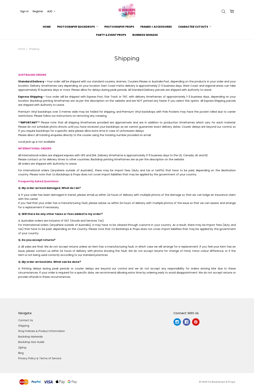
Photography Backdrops (76, 27)
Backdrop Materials (30, 336)
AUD (50, 11)
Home (47, 27)
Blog (21, 353)
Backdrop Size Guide (31, 342)
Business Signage (145, 35)
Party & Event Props (111, 35)
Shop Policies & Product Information (41, 331)
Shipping (23, 326)
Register (38, 11)
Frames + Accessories (156, 27)
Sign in (24, 11)
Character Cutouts (193, 27)
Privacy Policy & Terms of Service (39, 358)
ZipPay (22, 347)
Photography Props (119, 27)
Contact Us (25, 320)
